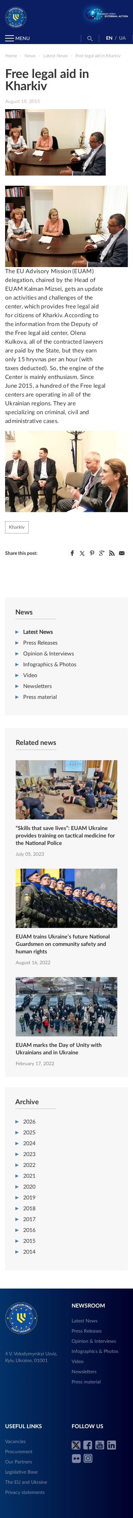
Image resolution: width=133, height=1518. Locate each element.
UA (122, 38)
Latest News (38, 632)
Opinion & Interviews (48, 653)
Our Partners (18, 1462)
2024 (29, 1143)
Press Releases (40, 643)
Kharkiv (17, 527)
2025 (29, 1132)
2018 (29, 1208)
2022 (29, 1165)
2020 (29, 1187)
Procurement (18, 1452)
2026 (29, 1122)
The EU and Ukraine (26, 1482)
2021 (29, 1176)
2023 (29, 1154)
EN (109, 38)
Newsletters (37, 686)
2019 (29, 1197)
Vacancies (15, 1441)
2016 (29, 1230)
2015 (29, 1241)
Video (30, 675)
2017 (29, 1219)
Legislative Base (21, 1472)
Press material (40, 697)
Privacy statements (25, 1492)
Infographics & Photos (49, 664)
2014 (29, 1252)
